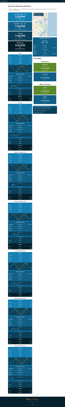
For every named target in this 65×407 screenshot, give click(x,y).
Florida (13, 4)
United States (10, 4)
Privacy (31, 401)
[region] (45, 24)
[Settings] (63, 1)
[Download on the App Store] (29, 399)
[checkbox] (38, 13)
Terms (34, 401)
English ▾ (32, 403)
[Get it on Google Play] (35, 399)
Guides (28, 401)
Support (37, 401)
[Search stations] (61, 1)
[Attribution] (56, 35)
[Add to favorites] (31, 6)
